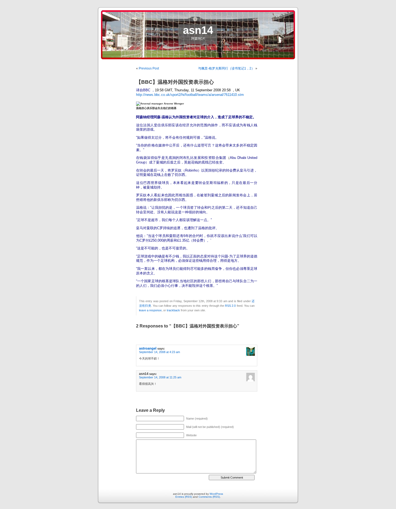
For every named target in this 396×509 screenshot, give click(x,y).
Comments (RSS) (209, 496)
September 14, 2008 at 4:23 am (159, 352)
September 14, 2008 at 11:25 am (160, 377)
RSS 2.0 (230, 305)
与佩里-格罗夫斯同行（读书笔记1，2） (226, 68)
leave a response (150, 310)
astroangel (148, 348)
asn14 (198, 30)
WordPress (216, 493)
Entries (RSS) (183, 496)
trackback (173, 310)
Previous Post (149, 68)
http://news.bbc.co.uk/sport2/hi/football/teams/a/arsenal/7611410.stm (190, 95)
